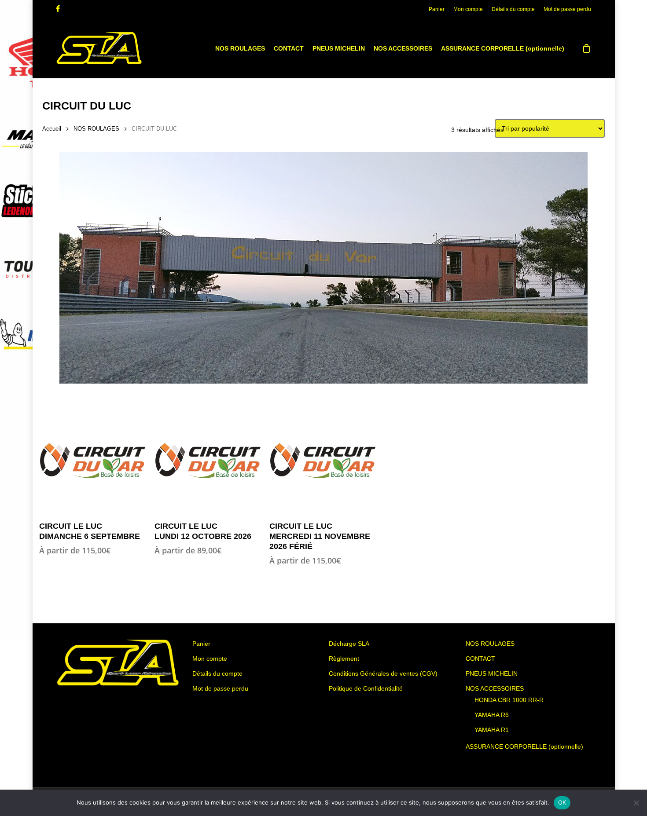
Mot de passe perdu (220, 688)
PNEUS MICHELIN (492, 673)
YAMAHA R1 (491, 729)
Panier (201, 643)
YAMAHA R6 (491, 714)
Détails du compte (217, 673)
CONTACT (480, 658)
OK (562, 802)
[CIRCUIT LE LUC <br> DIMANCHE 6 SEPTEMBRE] (92, 460)
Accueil (51, 128)
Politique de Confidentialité (366, 688)
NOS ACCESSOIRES (495, 688)
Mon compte (209, 658)
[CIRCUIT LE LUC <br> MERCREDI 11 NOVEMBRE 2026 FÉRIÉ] (322, 460)
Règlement (344, 658)
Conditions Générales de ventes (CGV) (383, 673)
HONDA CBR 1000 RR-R (509, 699)
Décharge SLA (349, 643)
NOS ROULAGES (96, 128)
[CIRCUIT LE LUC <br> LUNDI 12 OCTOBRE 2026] (207, 460)
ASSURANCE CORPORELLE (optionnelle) (524, 746)
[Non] (636, 802)
